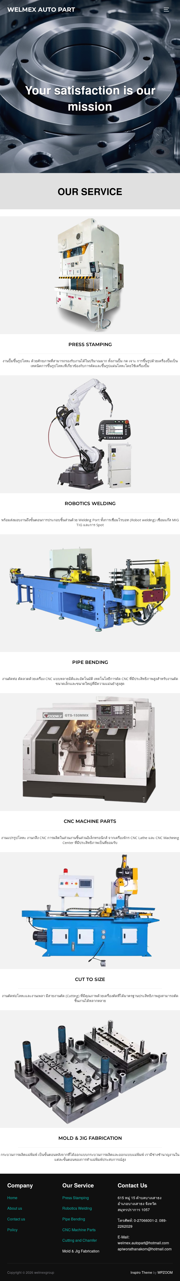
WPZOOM (165, 1272)
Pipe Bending (73, 1219)
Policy (12, 1229)
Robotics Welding (77, 1208)
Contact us (16, 1219)
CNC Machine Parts (79, 1229)
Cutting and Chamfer (79, 1240)
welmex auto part (41, 9)
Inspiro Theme (141, 1272)
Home (12, 1197)
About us (14, 1208)
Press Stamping (75, 1197)
